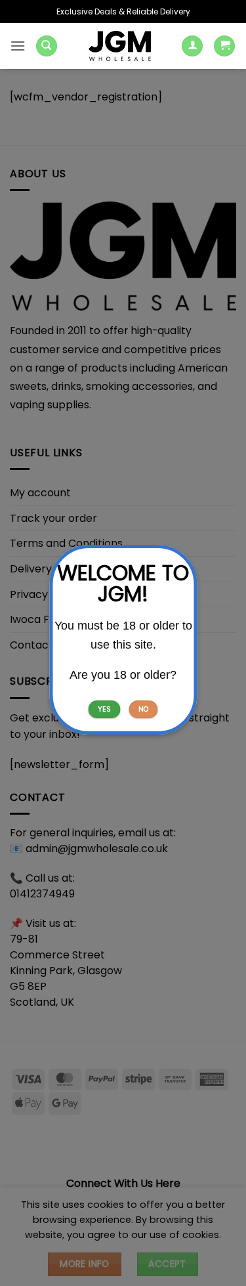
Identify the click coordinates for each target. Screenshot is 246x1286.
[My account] (192, 46)
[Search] (46, 46)
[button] (18, 46)
